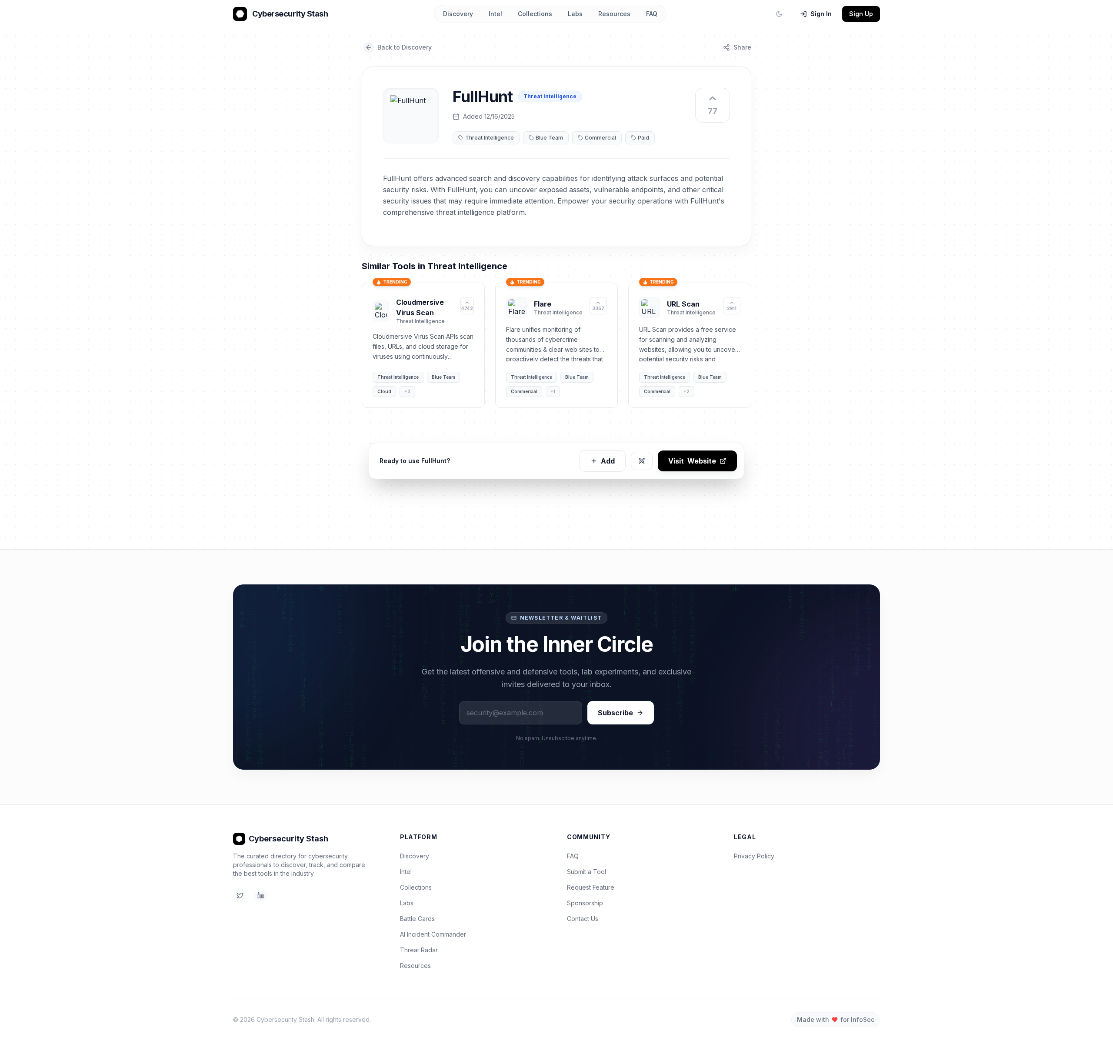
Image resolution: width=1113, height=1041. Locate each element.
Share (742, 47)
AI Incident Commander (433, 934)
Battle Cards (417, 918)
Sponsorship (585, 903)
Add (608, 461)
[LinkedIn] (261, 895)
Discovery (458, 13)
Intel (495, 13)
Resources (614, 13)
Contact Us (582, 918)
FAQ (651, 13)
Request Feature (590, 887)
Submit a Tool (586, 871)
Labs (575, 13)
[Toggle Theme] (779, 14)
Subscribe (615, 712)
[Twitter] (240, 895)
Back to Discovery (404, 47)
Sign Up (861, 13)
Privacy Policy (754, 856)
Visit (692, 461)
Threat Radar (419, 950)
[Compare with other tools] (642, 461)
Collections (535, 13)
